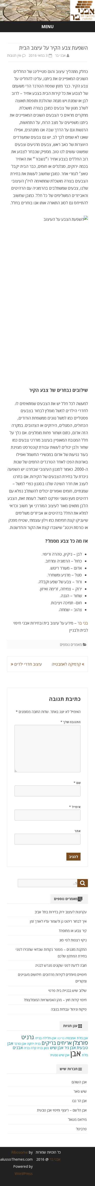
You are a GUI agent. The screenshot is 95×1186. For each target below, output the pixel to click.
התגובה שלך (71, 722)
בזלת (85, 1055)
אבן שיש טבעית (59, 1055)
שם (77, 783)
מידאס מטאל (77, 1119)
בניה (27, 1048)
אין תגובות (14, 55)
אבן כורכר (20, 1044)
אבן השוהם (79, 1082)
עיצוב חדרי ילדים (27, 664)
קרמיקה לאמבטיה (67, 664)
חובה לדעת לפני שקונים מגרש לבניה (61, 965)
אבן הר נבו (79, 1100)
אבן (75, 1053)
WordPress (24, 1173)
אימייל (75, 807)
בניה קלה (37, 1048)
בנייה (38, 1038)
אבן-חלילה (49, 1038)
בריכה (60, 1038)
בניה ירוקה (34, 1044)
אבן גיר (70, 1047)
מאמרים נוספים (71, 644)
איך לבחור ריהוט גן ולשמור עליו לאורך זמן (58, 921)
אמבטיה (70, 1038)
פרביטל (81, 1128)
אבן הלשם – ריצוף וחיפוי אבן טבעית (62, 1110)
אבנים (18, 1047)
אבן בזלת (82, 1038)
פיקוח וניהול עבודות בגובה (69, 1009)
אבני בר (60, 55)
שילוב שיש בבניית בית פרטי (67, 990)
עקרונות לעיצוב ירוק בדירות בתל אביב (61, 911)
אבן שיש (56, 1047)
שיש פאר (80, 1091)
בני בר (82, 623)
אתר (77, 831)
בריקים (49, 1042)
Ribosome (19, 1152)
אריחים (64, 1042)
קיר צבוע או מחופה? (73, 930)
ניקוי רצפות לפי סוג (73, 940)
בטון (46, 1048)
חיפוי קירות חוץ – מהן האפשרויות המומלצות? (55, 999)
